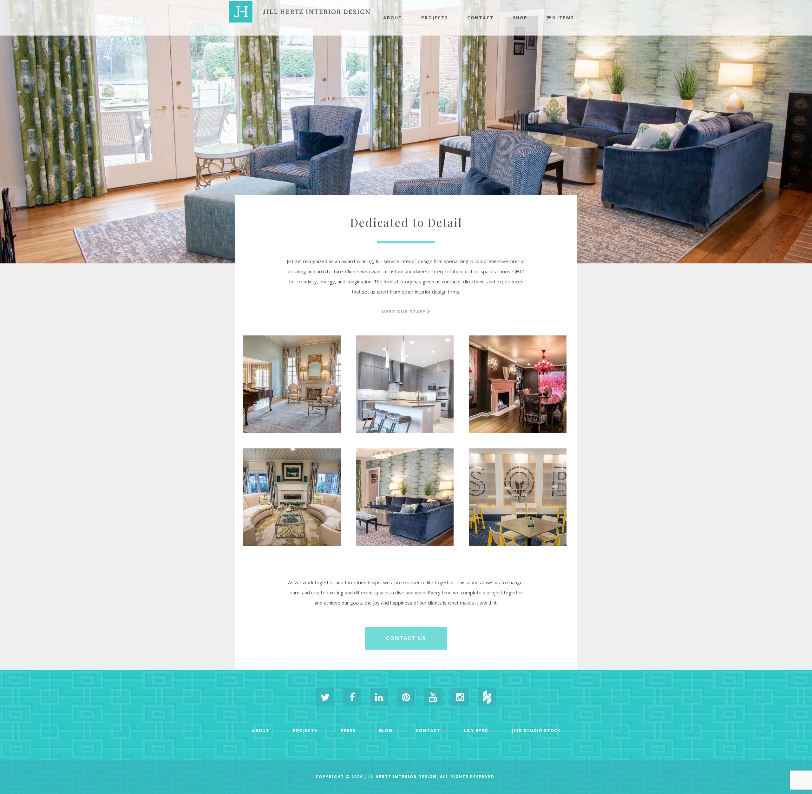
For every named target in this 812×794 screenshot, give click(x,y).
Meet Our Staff (403, 311)
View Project (292, 418)
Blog (385, 730)
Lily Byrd (476, 730)
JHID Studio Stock (536, 730)
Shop (520, 18)
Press (348, 730)
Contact (480, 18)
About (392, 18)
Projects (434, 18)
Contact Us (406, 638)
